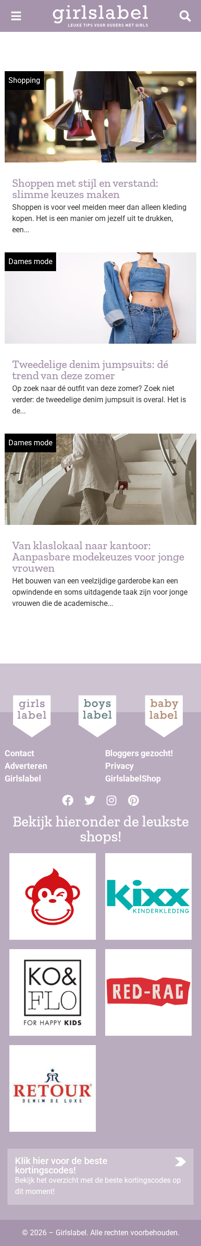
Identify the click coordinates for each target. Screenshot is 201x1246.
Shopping (24, 80)
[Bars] (16, 16)
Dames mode (30, 261)
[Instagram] (111, 800)
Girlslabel (23, 778)
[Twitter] (89, 800)
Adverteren (26, 766)
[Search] (185, 16)
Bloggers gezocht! (139, 753)
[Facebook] (67, 800)
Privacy (119, 766)
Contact (19, 753)
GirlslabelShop (133, 778)
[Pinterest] (133, 800)
